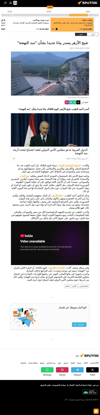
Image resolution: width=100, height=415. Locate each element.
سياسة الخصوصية (59, 385)
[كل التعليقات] (96, 411)
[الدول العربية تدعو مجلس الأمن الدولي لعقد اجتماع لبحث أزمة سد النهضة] (50, 130)
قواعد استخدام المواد (84, 385)
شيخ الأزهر (57, 195)
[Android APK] (90, 392)
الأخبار (74, 286)
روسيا (79, 363)
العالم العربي (83, 286)
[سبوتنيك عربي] (88, 5)
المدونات (23, 363)
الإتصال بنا (70, 385)
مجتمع (42, 363)
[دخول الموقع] (10, 2)
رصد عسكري (51, 363)
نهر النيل (25, 176)
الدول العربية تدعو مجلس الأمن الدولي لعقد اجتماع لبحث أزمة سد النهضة (50, 151)
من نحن (96, 385)
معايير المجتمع (45, 385)
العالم (67, 286)
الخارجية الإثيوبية (57, 267)
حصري (66, 363)
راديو (59, 363)
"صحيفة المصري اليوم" (70, 165)
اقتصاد (73, 363)
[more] (14, 158)
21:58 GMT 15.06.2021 (79, 48)
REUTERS (72, 98)
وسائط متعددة (33, 363)
